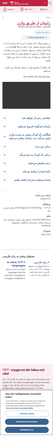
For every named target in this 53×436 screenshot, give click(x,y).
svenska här (44, 76)
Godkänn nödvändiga (27, 422)
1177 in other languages (16, 264)
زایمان (48, 17)
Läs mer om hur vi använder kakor (19, 408)
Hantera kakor (27, 413)
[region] (26, 412)
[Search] (50, 3)
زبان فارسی (40, 262)
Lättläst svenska (42, 32)
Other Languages (35, 37)
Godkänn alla (27, 430)
